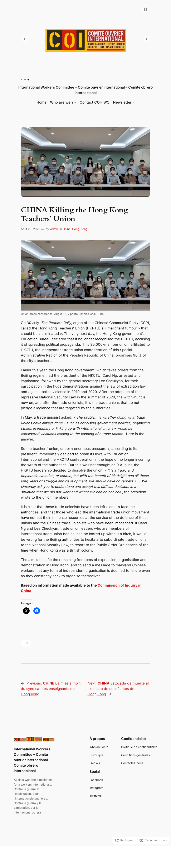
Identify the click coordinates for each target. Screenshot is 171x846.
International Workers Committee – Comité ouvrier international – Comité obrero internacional (32, 760)
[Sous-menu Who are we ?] (75, 102)
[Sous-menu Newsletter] (133, 102)
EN (26, 643)
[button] (25, 39)
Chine (66, 229)
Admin (54, 229)
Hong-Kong (80, 229)
